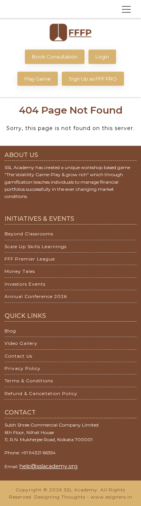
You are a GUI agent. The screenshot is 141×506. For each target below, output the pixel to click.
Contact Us (18, 356)
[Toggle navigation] (126, 9)
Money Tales (20, 271)
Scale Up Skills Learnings (36, 246)
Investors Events (25, 284)
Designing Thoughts (59, 497)
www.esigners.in (111, 497)
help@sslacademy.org (48, 466)
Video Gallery (21, 343)
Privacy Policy (23, 368)
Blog (10, 331)
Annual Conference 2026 (36, 296)
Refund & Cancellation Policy (41, 393)
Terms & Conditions (29, 380)
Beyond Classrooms (29, 234)
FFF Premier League (30, 259)
